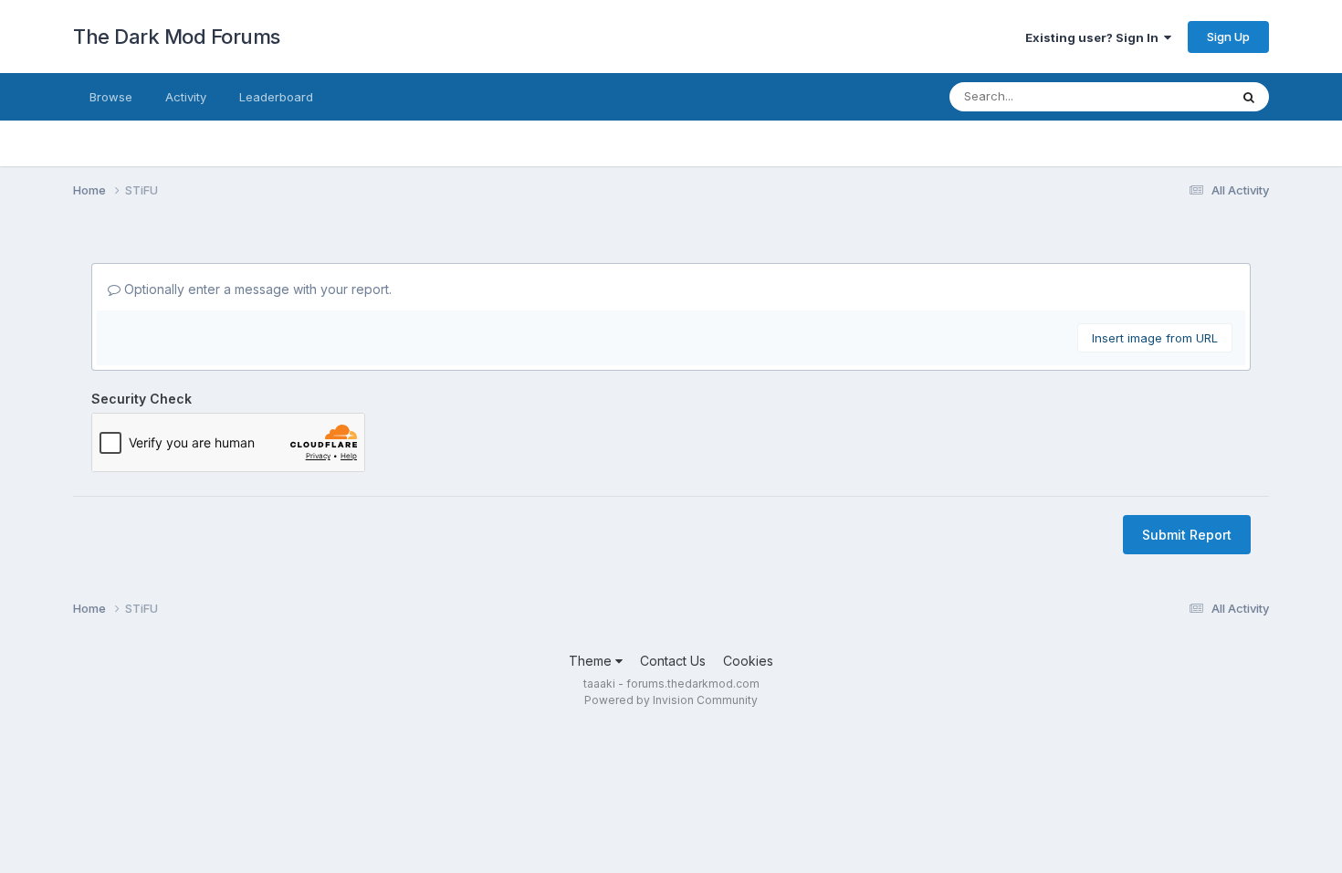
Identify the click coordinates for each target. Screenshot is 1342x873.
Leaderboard (276, 96)
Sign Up (1228, 36)
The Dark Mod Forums (176, 36)
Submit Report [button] (1187, 534)
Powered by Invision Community (671, 700)
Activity (185, 96)
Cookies (748, 660)
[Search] (1249, 96)
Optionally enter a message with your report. (256, 289)
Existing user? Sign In (1094, 37)
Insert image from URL (1155, 338)
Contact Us (673, 660)
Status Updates (1162, 96)
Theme (592, 660)
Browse (110, 96)
